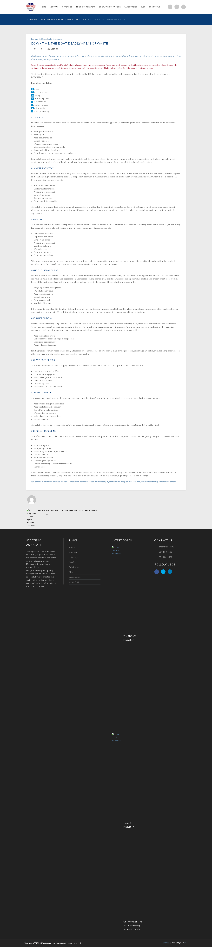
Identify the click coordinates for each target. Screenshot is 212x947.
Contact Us (74, 582)
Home (71, 547)
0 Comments (52, 49)
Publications (74, 567)
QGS (186, 943)
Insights (72, 562)
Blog (71, 572)
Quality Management (55, 19)
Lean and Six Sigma (75, 19)
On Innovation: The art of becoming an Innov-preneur (132, 926)
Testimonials (74, 577)
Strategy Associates (34, 19)
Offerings (73, 557)
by (35, 49)
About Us (73, 552)
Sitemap (166, 943)
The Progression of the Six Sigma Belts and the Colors (67, 511)
